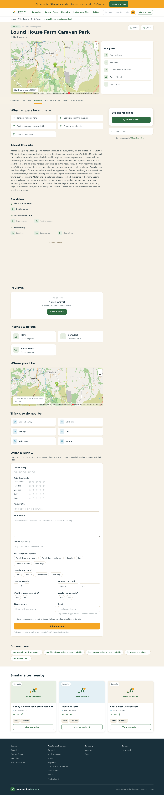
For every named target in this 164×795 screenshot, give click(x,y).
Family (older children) (51, 558)
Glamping (65, 12)
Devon (50, 758)
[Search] (133, 12)
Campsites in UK (20, 658)
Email (60, 604)
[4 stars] (29, 472)
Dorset (50, 775)
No (25, 597)
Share (148, 28)
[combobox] (119, 12)
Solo (79, 558)
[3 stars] (25, 472)
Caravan (28, 575)
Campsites (36, 12)
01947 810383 (132, 119)
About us (88, 750)
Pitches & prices (52, 100)
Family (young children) (26, 558)
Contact (88, 754)
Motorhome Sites (81, 12)
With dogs (39, 564)
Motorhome (42, 575)
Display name (20, 604)
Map (65, 100)
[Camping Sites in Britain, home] (20, 12)
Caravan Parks (51, 12)
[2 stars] (20, 472)
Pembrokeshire (54, 779)
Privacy (144, 789)
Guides (96, 12)
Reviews (38, 100)
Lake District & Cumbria (58, 766)
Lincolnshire (53, 771)
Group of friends (23, 564)
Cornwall (51, 750)
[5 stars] (34, 472)
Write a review (57, 312)
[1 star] (16, 472)
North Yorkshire (37, 19)
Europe (13, 19)
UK (19, 19)
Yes (17, 597)
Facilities (27, 100)
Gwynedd (52, 762)
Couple (70, 558)
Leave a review (119, 4)
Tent (18, 575)
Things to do (77, 100)
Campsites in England (136, 652)
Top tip (22, 542)
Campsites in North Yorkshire (25, 652)
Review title (19, 504)
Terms (151, 789)
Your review (19, 516)
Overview (15, 100)
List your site (145, 12)
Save (135, 28)
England (26, 19)
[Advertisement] (57, 262)
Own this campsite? (131, 138)
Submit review (57, 626)
